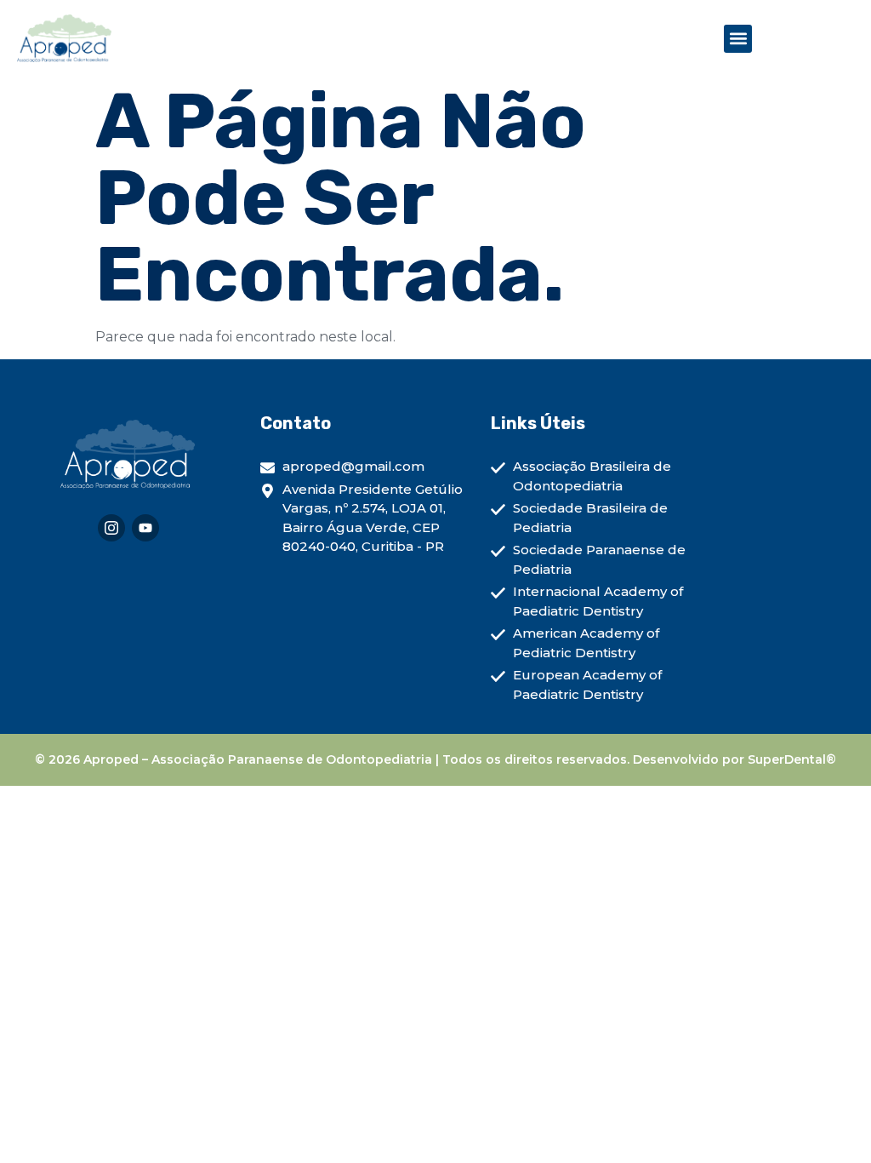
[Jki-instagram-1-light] (111, 527)
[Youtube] (145, 527)
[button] (738, 39)
